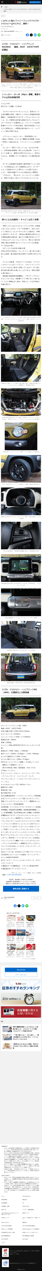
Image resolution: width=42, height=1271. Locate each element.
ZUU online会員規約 (6, 1225)
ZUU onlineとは (26, 1196)
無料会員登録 (21, 970)
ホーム (3, 1196)
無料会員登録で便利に (35, 2)
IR (23, 1203)
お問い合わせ (25, 1206)
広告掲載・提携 (5, 1206)
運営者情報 (4, 1199)
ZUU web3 (25, 1239)
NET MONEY (4, 1239)
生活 (3, 15)
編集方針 (24, 1222)
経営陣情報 (4, 1203)
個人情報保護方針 (5, 1235)
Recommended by (26, 958)
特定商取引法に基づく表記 (8, 1232)
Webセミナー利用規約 (7, 1229)
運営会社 (24, 1199)
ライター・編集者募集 (28, 1209)
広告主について (5, 1217)
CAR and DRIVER (9, 31)
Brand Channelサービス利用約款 (30, 1229)
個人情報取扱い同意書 (28, 1235)
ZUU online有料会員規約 (28, 1225)
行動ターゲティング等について (30, 1232)
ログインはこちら (21, 974)
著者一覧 (3, 1209)
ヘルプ (3, 1242)
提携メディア (25, 1213)
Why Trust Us (5, 1222)
